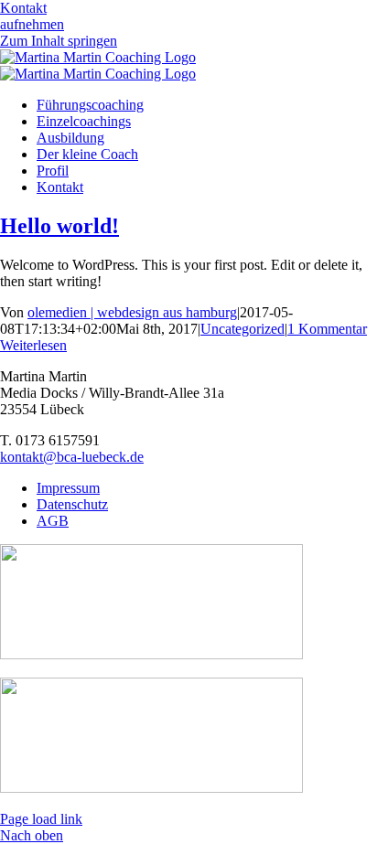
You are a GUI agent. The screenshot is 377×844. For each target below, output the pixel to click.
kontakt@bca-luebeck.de (72, 457)
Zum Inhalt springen (58, 40)
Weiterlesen (33, 345)
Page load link (41, 819)
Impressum (68, 488)
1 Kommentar (327, 329)
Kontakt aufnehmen (32, 16)
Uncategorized (242, 329)
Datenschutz (72, 504)
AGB (53, 521)
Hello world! (59, 226)
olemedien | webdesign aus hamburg (132, 312)
